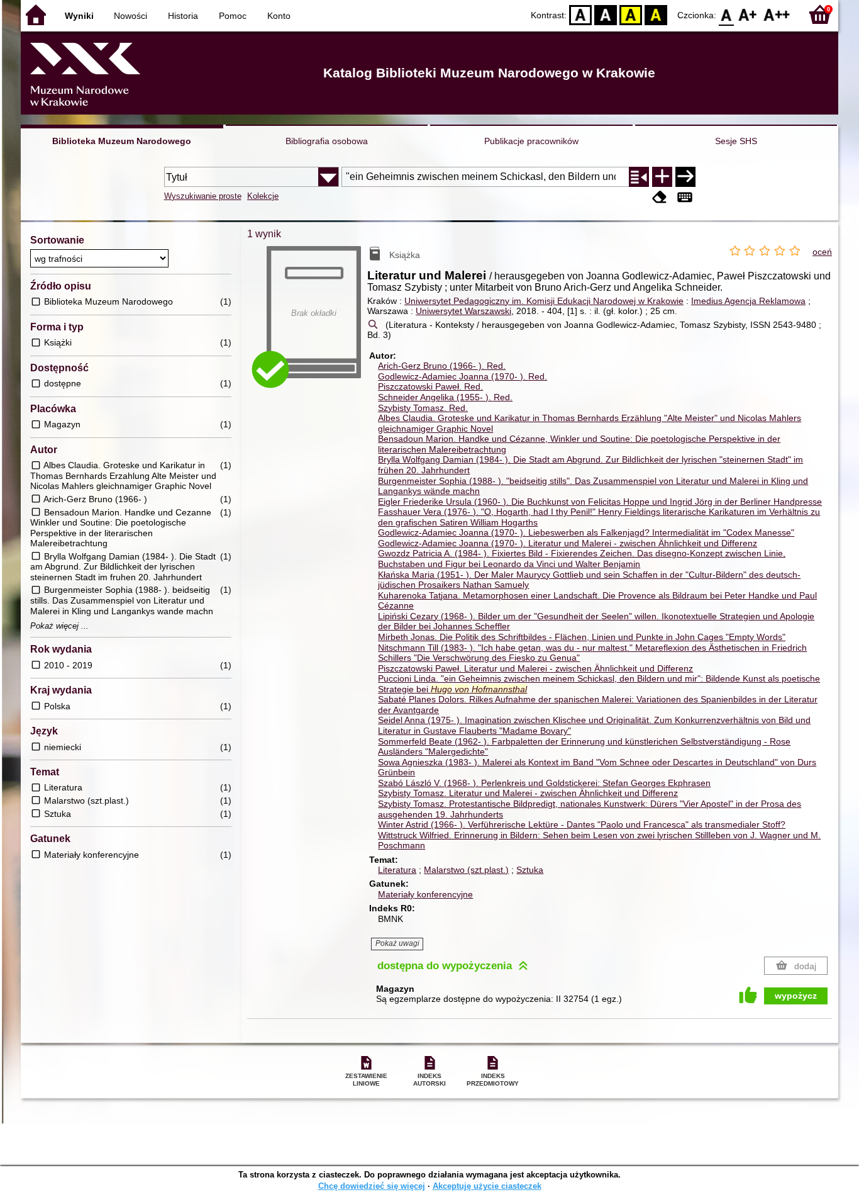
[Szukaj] (685, 177)
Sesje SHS (736, 141)
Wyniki (79, 16)
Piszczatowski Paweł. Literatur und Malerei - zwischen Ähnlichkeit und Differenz (535, 668)
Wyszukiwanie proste (202, 196)
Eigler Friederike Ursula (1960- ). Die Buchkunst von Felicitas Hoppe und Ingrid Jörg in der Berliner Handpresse (600, 502)
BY (656, 14)
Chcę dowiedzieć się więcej (371, 1186)
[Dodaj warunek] (662, 177)
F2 (777, 14)
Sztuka (529, 870)
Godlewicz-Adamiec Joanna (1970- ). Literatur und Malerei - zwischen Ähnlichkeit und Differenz (567, 543)
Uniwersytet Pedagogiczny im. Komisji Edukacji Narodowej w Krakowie (544, 301)
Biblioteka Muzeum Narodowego (121, 141)
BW (605, 14)
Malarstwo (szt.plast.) (466, 870)
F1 (748, 14)
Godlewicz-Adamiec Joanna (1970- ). (462, 376)
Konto (279, 16)
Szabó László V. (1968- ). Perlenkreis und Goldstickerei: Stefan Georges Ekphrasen (544, 783)
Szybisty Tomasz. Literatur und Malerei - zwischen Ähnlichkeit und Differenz (528, 793)
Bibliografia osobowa (326, 141)
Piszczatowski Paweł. (430, 386)
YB (631, 14)
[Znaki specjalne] (685, 197)
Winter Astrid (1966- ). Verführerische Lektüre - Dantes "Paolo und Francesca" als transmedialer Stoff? (581, 824)
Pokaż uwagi (397, 943)
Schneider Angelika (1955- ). (445, 397)
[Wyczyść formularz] (660, 197)
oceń (822, 252)
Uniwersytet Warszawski (463, 311)
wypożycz (796, 996)
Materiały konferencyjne (425, 894)
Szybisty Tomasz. (423, 408)
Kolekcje (263, 196)
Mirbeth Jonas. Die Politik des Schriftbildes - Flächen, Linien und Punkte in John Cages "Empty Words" (581, 637)
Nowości (130, 16)
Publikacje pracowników (531, 141)
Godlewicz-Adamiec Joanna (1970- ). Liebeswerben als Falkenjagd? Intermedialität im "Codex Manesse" (586, 532)
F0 (727, 14)
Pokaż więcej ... (59, 626)
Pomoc (233, 16)
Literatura (397, 870)
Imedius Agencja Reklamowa (748, 301)
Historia (183, 16)
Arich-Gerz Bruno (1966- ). (442, 366)
